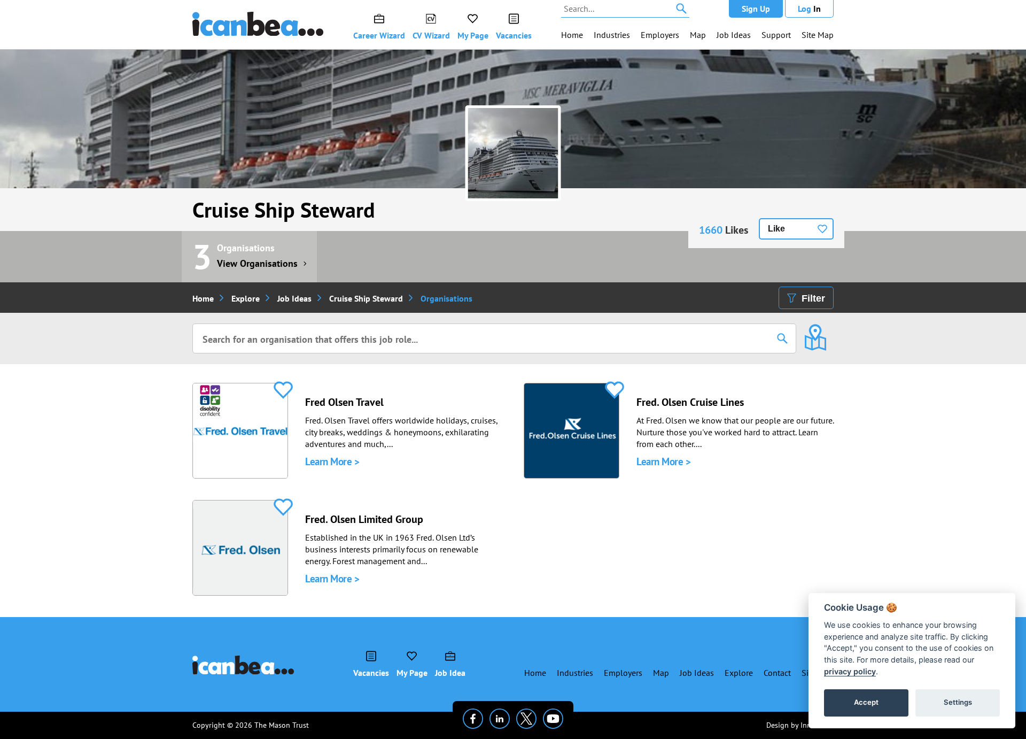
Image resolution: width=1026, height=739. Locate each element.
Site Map (818, 34)
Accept (866, 702)
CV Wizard (431, 35)
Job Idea (450, 672)
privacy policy (850, 671)
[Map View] (815, 330)
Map (698, 34)
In (809, 8)
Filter (813, 298)
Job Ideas (734, 34)
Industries (612, 34)
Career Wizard (379, 35)
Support (776, 34)
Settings (958, 702)
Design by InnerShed (800, 725)
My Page (472, 35)
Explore (245, 298)
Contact (777, 672)
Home (572, 34)
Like (776, 228)
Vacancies (514, 35)
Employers (660, 34)
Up (756, 8)
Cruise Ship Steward (283, 210)
